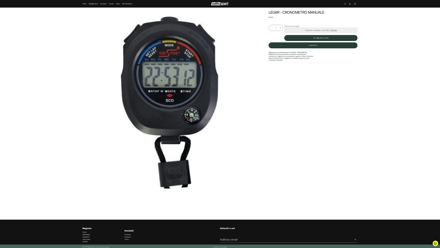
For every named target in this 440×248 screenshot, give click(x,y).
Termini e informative (220, 247)
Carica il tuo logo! (291, 26)
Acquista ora (313, 45)
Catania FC (86, 237)
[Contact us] (435, 243)
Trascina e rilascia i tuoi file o (321, 30)
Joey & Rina (86, 239)
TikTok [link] (126, 239)
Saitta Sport (91, 247)
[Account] (349, 3)
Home (84, 232)
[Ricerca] (345, 3)
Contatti (85, 241)
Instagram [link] (127, 237)
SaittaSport (86, 234)
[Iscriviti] (355, 239)
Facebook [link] (127, 234)
